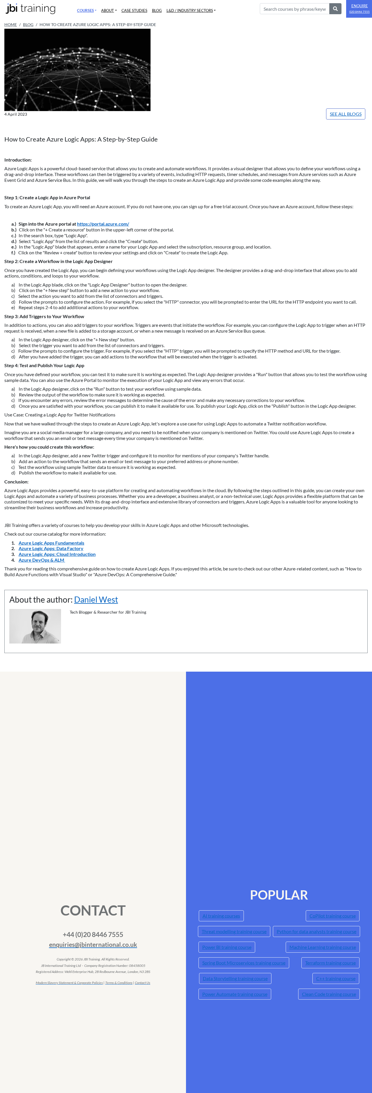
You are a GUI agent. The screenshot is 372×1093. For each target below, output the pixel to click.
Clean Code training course (329, 994)
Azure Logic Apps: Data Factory (51, 548)
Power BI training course (226, 947)
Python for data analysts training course (316, 931)
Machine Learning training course (322, 947)
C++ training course (335, 978)
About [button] (107, 10)
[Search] (335, 8)
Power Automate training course (234, 994)
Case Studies (134, 10)
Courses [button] (85, 10)
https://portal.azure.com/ (103, 223)
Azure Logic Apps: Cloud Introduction (57, 554)
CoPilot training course (333, 915)
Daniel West (96, 599)
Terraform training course (330, 962)
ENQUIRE (359, 8)
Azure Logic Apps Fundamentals (51, 542)
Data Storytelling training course (235, 978)
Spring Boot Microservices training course (243, 962)
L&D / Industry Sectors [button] (190, 10)
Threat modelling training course (234, 931)
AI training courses (221, 915)
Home (10, 24)
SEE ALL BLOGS (346, 114)
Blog (157, 10)
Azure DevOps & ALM (42, 560)
